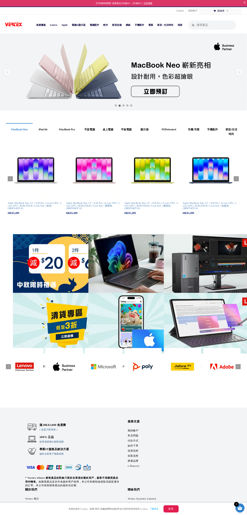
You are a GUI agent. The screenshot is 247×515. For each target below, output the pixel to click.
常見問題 (133, 435)
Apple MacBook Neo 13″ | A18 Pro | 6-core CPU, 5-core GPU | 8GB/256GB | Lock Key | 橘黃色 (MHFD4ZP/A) (151, 206)
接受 (171, 509)
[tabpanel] (123, 180)
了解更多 (154, 509)
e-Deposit (133, 466)
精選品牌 (133, 460)
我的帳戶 (133, 430)
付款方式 (133, 440)
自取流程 (133, 455)
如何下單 (133, 445)
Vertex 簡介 (32, 498)
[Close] (244, 2)
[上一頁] (10, 178)
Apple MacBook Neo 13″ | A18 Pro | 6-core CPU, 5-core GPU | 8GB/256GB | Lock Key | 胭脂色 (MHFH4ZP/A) (93, 206)
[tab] (19, 129)
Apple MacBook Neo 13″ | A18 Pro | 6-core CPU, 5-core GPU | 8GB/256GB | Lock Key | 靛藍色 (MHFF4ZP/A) (210, 206)
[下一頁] (236, 178)
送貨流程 (133, 450)
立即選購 (147, 3)
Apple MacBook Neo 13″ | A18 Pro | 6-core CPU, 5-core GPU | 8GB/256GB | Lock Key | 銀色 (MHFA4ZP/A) (35, 206)
